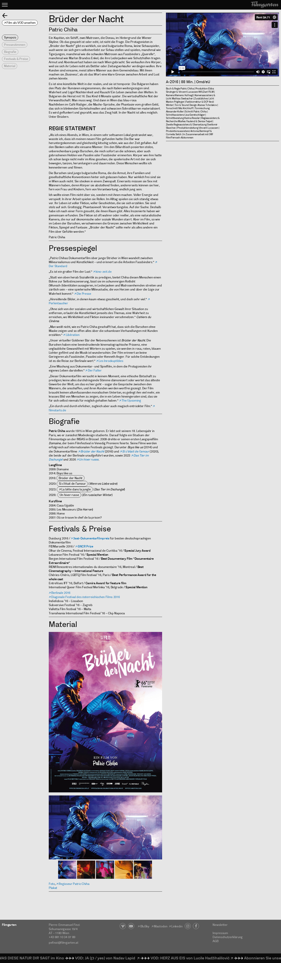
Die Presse (84, 294)
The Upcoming (131, 400)
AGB (215, 941)
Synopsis (10, 37)
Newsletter (220, 925)
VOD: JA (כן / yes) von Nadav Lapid (70, 958)
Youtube (131, 926)
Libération (72, 335)
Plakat (53, 888)
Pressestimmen (14, 45)
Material (9, 66)
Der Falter (95, 370)
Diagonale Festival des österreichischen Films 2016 (85, 597)
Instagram (188, 926)
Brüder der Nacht (92, 451)
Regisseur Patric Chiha (74, 884)
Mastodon (160, 926)
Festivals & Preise (16, 59)
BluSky (144, 926)
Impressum (220, 933)
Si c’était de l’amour (135, 451)
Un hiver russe (88, 459)
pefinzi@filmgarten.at (63, 943)
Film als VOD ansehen (21, 23)
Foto (52, 884)
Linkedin (177, 926)
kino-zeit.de (103, 272)
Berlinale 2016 (60, 593)
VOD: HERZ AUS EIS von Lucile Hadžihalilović (155, 958)
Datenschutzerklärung (228, 937)
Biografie (10, 52)
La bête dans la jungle (76, 489)
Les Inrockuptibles (111, 361)
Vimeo (123, 926)
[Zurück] (5, 15)
